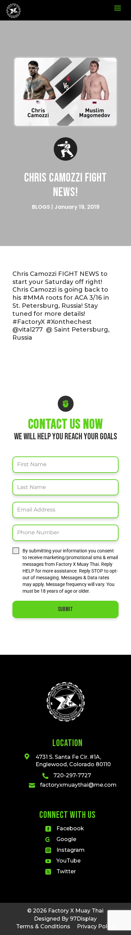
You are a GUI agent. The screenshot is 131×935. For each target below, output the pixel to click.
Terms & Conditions (43, 926)
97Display (83, 919)
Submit (65, 609)
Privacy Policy (96, 926)
